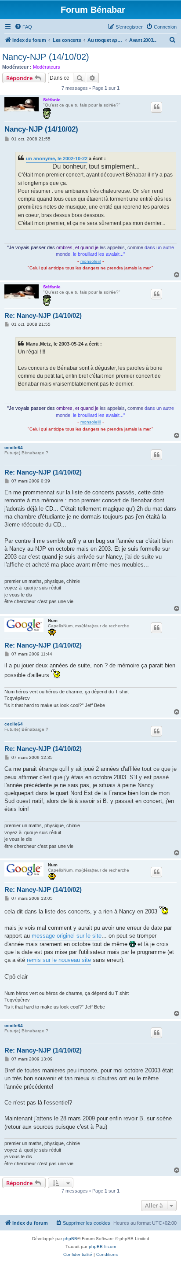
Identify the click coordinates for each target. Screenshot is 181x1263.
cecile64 (13, 447)
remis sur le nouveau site (59, 960)
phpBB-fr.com (102, 1246)
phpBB (70, 1238)
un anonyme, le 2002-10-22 (56, 158)
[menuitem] (23, 27)
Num (53, 620)
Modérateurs (46, 67)
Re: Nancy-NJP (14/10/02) (43, 315)
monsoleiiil (90, 261)
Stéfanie (52, 99)
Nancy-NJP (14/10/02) (45, 57)
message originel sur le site (66, 935)
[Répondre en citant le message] (156, 107)
